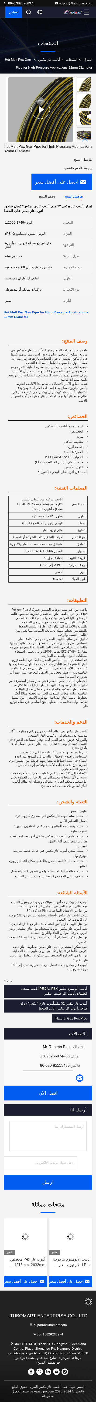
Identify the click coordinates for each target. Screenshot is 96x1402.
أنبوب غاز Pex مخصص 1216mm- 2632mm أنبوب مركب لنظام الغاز (26, 1262)
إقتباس (13, 12)
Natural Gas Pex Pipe (71, 1018)
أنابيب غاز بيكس (49, 59)
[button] (85, 140)
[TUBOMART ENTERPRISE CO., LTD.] (73, 12)
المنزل (87, 59)
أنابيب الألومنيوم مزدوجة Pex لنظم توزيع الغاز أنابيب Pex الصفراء (71, 1262)
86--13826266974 (21, 3)
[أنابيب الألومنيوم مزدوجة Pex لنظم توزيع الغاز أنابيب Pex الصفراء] (70, 1236)
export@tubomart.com (76, 3)
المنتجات (72, 59)
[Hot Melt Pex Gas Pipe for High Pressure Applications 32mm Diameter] (40, 109)
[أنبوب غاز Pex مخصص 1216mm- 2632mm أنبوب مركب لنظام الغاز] (25, 1236)
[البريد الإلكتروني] (80, 1078)
